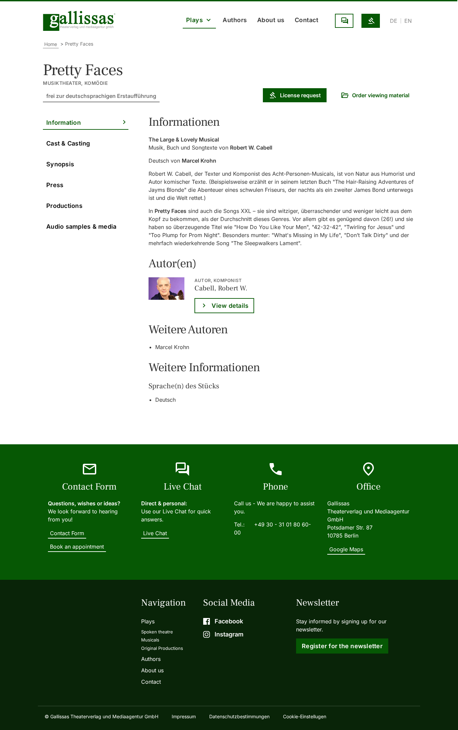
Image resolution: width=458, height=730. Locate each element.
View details (230, 305)
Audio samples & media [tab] (81, 226)
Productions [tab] (64, 205)
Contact (307, 19)
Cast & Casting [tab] (68, 143)
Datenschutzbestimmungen (239, 716)
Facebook (229, 621)
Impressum (184, 716)
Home (50, 44)
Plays (148, 621)
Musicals (150, 639)
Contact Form (67, 533)
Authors (235, 19)
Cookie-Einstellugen (304, 716)
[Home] (81, 21)
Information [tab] (63, 122)
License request (300, 95)
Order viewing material (380, 95)
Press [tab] (54, 184)
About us (271, 19)
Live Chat (344, 21)
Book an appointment (77, 546)
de (393, 20)
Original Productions (162, 648)
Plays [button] (194, 19)
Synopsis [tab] (60, 164)
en (408, 20)
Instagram (229, 634)
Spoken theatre (157, 631)
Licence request (370, 21)
